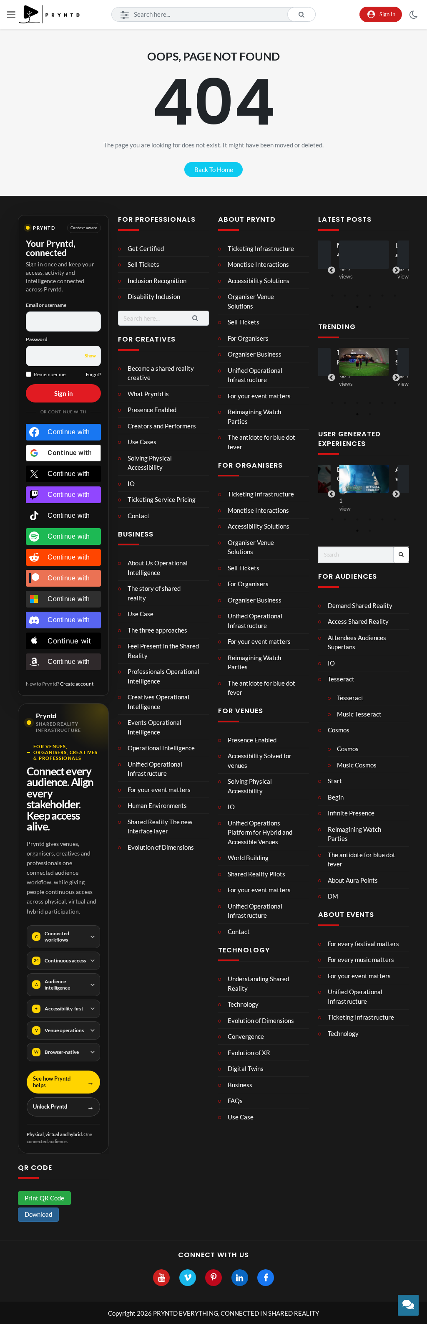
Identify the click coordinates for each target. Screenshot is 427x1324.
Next (396, 270)
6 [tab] (395, 295)
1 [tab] (332, 295)
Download (38, 1214)
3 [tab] (357, 295)
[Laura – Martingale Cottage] (364, 254)
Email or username (46, 305)
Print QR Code (44, 1198)
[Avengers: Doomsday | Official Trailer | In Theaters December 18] (364, 479)
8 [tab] (370, 307)
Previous (331, 270)
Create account (76, 684)
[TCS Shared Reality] (364, 362)
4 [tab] (370, 295)
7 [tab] (357, 307)
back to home (213, 169)
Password (37, 339)
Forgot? (93, 374)
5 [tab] (382, 295)
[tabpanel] (363, 261)
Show (90, 355)
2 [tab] (345, 295)
